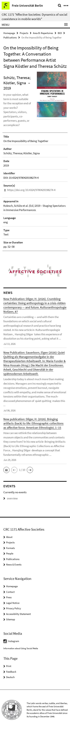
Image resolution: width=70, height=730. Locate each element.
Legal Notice (12, 602)
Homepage (9, 33)
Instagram (13, 641)
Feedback (11, 671)
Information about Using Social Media (20, 648)
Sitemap (10, 619)
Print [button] (8, 666)
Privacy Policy (13, 608)
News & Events (13, 564)
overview (12, 498)
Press (9, 597)
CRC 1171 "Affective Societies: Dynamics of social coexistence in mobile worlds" (34, 16)
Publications (10, 37)
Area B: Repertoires (43, 33)
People (9, 553)
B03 (60, 33)
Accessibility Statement (18, 614)
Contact (10, 591)
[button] (6, 470)
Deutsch (10, 677)
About (9, 537)
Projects (24, 33)
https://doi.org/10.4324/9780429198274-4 (31, 190)
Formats (10, 548)
